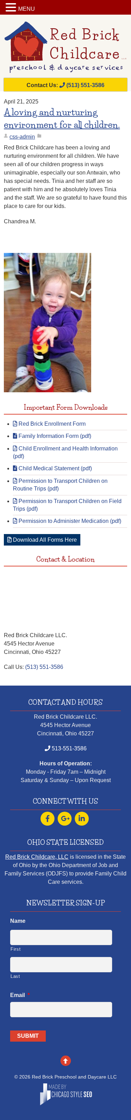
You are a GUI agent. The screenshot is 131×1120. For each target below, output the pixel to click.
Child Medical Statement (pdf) (54, 468)
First (15, 949)
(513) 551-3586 (84, 85)
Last (15, 976)
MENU (26, 9)
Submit (28, 1036)
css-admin (22, 137)
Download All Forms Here (44, 540)
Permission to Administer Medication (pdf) (69, 521)
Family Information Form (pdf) (54, 436)
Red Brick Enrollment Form (51, 424)
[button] (12, 7)
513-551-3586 (68, 748)
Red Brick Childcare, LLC (36, 857)
